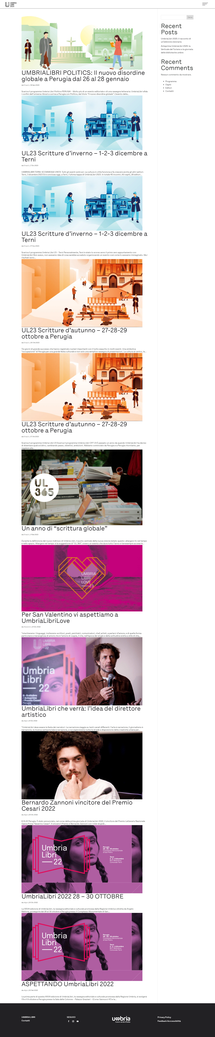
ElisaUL (26, 85)
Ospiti (168, 84)
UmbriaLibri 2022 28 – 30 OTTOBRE (73, 896)
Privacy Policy (164, 1017)
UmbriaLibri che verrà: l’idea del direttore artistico (81, 711)
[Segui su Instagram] (73, 1021)
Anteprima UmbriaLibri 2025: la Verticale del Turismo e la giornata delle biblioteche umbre (177, 49)
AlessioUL (27, 627)
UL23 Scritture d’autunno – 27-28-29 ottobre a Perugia (74, 333)
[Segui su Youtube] (77, 1021)
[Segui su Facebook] (68, 1021)
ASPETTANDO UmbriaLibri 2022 (68, 984)
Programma (170, 81)
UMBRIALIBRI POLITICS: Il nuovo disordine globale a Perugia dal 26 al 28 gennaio (83, 76)
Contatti (169, 91)
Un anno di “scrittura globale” (64, 528)
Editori (168, 88)
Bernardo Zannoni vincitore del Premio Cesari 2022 (77, 805)
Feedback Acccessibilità (169, 1021)
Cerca (190, 17)
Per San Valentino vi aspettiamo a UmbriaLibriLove (70, 617)
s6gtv (26, 721)
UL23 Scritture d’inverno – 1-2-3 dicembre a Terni (84, 156)
